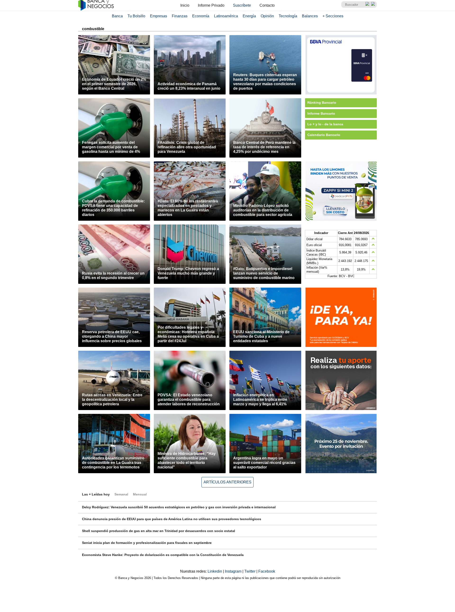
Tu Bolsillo (136, 16)
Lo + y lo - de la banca (325, 124)
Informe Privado (211, 5)
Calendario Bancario (323, 135)
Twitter (250, 571)
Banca (117, 16)
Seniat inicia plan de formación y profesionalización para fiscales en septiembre (147, 543)
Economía (200, 16)
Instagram (233, 571)
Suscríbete (242, 5)
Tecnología (288, 16)
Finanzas (179, 16)
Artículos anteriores (227, 482)
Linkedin (215, 571)
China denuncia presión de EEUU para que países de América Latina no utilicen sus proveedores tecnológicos (171, 519)
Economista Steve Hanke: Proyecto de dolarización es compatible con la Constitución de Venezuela (163, 555)
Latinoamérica (226, 16)
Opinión (267, 16)
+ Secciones (333, 16)
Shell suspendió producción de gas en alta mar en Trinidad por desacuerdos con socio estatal (158, 531)
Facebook (266, 571)
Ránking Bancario (321, 102)
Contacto (267, 5)
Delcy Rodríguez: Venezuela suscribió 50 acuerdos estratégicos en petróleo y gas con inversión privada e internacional (179, 507)
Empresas (158, 16)
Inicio (184, 5)
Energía (249, 16)
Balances (310, 16)
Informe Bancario (321, 113)
